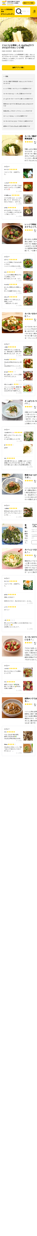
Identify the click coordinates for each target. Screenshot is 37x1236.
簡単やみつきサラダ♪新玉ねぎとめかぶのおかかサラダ (18, 105)
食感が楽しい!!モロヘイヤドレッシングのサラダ (17, 111)
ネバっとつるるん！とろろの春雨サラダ (15, 116)
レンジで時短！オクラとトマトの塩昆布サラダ (17, 88)
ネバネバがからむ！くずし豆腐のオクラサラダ (17, 93)
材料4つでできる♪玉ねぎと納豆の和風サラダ (16, 126)
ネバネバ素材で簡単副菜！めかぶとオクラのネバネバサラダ (18, 82)
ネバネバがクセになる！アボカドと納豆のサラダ (18, 121)
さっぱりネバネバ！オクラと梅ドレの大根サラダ (18, 99)
